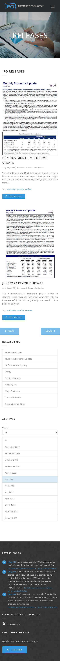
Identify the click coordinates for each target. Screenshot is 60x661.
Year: (5, 428)
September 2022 (12, 466)
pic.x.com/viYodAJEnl (47, 568)
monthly (20, 189)
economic (11, 189)
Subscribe (16, 649)
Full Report (16, 196)
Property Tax (11, 384)
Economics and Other (15, 404)
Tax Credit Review (13, 397)
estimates (11, 310)
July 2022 (9, 479)
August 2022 (10, 473)
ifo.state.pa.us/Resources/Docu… (22, 568)
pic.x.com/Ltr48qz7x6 (47, 607)
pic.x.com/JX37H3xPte (17, 591)
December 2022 (12, 447)
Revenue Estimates (13, 352)
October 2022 (11, 460)
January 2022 (11, 518)
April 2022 (9, 498)
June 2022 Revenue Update (22, 283)
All (6, 440)
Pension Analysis (12, 378)
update (28, 189)
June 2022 (9, 485)
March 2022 (10, 505)
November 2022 (12, 453)
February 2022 (11, 511)
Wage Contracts (12, 391)
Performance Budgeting (16, 365)
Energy (8, 371)
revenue (28, 310)
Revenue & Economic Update (18, 359)
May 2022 (9, 492)
